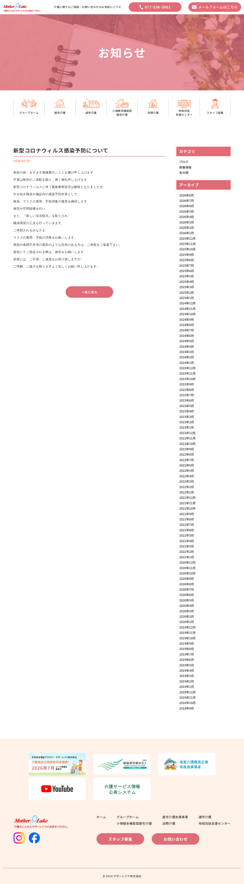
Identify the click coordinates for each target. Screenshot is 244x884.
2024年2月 (186, 357)
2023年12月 (187, 368)
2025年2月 (186, 292)
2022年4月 (186, 476)
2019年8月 (186, 648)
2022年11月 (187, 438)
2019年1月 (186, 686)
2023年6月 (186, 400)
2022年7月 (186, 459)
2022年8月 (186, 454)
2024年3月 (186, 351)
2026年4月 (186, 216)
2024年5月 (186, 341)
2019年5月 (186, 665)
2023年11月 (187, 373)
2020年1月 (186, 621)
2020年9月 (186, 578)
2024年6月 (186, 335)
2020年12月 (187, 562)
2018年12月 (187, 692)
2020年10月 (187, 573)
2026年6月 (186, 206)
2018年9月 (186, 708)
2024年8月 (186, 324)
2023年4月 (186, 411)
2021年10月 (187, 508)
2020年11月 (187, 568)
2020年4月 (186, 605)
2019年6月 (186, 659)
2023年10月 (187, 378)
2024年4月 (186, 346)
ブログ (183, 161)
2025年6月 (186, 270)
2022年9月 (186, 449)
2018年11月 (187, 697)
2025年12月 (187, 238)
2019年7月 (186, 654)
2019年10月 (187, 638)
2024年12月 (187, 303)
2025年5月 (186, 276)
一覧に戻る (89, 292)
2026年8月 (186, 195)
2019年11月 (187, 632)
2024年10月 (187, 314)
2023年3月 (186, 416)
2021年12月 (187, 497)
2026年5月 (186, 211)
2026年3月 (186, 222)
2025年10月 (187, 249)
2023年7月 (186, 395)
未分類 (183, 172)
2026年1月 (186, 233)
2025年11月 (187, 243)
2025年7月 (186, 265)
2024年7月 (186, 330)
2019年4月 (186, 670)
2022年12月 (187, 432)
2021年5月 (186, 535)
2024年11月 (187, 308)
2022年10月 (187, 443)
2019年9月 (186, 643)
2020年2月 (186, 616)
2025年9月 (186, 254)
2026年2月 (186, 227)
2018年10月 (187, 702)
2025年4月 (186, 281)
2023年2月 (186, 422)
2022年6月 (186, 465)
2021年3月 (186, 546)
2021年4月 (186, 541)
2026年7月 (186, 200)
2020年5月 (186, 600)
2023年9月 (186, 384)
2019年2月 (186, 681)
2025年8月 (186, 260)
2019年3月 (186, 675)
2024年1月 (186, 362)
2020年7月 (186, 589)
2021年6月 (186, 530)
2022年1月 (186, 492)
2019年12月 (187, 627)
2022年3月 (186, 481)
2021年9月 (186, 514)
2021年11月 (187, 503)
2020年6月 (186, 594)
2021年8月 (186, 519)
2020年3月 (186, 611)
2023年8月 (186, 389)
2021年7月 (186, 524)
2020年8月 (186, 584)
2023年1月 (186, 427)
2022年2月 (186, 487)
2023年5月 (186, 405)
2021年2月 (186, 551)
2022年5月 (186, 470)
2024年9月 (186, 319)
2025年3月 (186, 287)
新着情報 (185, 167)
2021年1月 (186, 557)
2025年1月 (186, 297)
